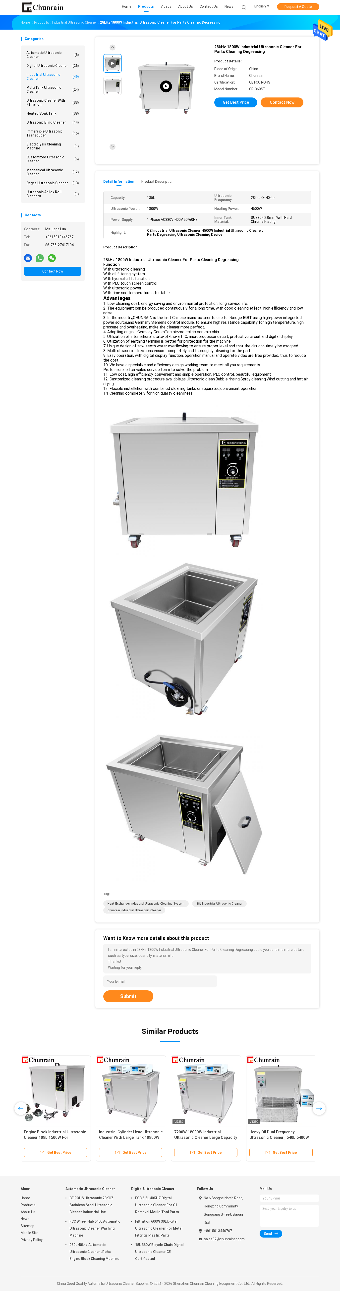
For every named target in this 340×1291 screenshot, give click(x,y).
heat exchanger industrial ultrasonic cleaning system (146, 903)
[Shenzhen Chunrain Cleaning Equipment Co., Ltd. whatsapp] (40, 258)
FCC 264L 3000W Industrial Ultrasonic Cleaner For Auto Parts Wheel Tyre (205, 1137)
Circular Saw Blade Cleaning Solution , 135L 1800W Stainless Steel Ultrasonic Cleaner (128, 1137)
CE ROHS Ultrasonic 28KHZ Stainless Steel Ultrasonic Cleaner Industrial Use (91, 1205)
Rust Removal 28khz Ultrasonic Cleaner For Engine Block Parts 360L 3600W (278, 1137)
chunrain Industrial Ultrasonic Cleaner (134, 910)
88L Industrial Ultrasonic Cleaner (219, 903)
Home (25, 1198)
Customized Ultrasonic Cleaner (52, 159)
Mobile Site (29, 1233)
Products (28, 1205)
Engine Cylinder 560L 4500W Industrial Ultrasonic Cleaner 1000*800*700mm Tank (50, 1137)
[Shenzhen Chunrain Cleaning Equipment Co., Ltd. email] (28, 258)
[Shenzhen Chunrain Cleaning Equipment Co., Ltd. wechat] (52, 258)
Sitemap (27, 1226)
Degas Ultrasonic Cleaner (52, 183)
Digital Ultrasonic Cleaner (52, 66)
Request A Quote (298, 7)
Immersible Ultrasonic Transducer (52, 133)
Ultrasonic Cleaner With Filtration (52, 102)
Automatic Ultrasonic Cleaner (52, 55)
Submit (128, 996)
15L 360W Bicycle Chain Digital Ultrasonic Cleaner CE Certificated (159, 1252)
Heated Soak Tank (52, 113)
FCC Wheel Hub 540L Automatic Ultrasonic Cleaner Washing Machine (94, 1228)
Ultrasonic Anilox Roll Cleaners (52, 194)
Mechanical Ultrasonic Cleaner (52, 172)
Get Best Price (236, 102)
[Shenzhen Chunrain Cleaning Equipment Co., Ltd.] (42, 7)
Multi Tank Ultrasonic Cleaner (52, 89)
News (25, 1219)
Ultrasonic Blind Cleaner (52, 122)
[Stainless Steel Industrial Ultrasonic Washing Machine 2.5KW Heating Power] (166, 86)
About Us (28, 1212)
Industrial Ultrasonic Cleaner (52, 77)
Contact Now (52, 271)
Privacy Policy (32, 1240)
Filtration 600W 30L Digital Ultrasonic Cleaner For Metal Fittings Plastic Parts (158, 1228)
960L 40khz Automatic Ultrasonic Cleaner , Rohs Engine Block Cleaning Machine (94, 1252)
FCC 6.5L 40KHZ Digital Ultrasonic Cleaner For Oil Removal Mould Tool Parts (157, 1205)
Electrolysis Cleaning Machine (52, 146)
